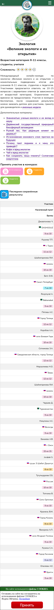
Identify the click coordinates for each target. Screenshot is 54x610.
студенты (37, 169)
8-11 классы (15, 169)
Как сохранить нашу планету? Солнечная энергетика (30, 157)
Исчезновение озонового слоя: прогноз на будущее (30, 138)
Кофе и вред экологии (18, 149)
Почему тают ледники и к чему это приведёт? (30, 145)
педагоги (13, 178)
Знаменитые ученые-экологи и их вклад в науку (30, 120)
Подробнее (24, 599)
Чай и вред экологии (17, 152)
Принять (27, 605)
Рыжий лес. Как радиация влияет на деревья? (30, 132)
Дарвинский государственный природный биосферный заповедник (30, 126)
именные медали (31, 107)
